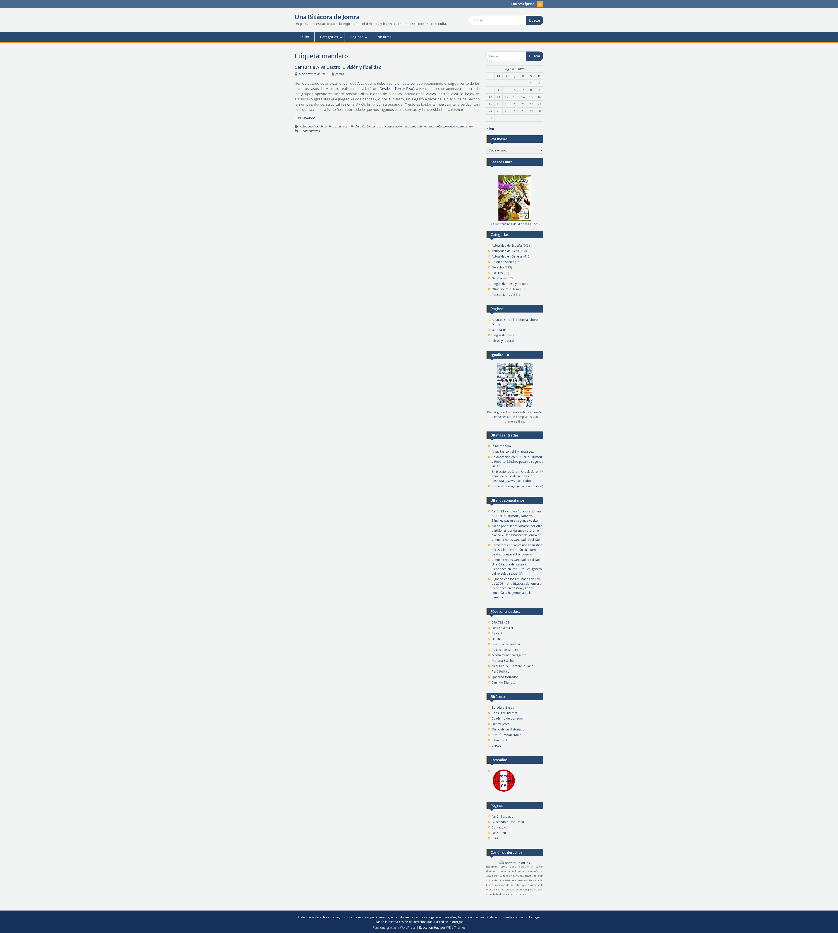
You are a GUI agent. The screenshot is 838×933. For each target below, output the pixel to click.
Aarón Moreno (502, 511)
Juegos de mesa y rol (506, 284)
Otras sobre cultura (505, 289)
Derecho (498, 267)
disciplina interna (416, 126)
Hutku (496, 639)
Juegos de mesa (503, 335)
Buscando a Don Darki (508, 822)
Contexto (498, 827)
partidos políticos (455, 126)
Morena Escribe (503, 660)
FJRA (495, 838)
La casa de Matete (505, 650)
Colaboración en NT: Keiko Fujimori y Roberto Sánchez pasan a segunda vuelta (517, 461)
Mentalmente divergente (509, 655)
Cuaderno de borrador (507, 718)
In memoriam (501, 446)
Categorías (329, 36)
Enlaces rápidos (522, 4)
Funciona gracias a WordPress (394, 927)
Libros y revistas (503, 340)
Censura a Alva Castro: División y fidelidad (338, 67)
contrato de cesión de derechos (507, 894)
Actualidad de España (507, 245)
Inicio (304, 36)
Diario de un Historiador (508, 729)
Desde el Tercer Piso (396, 88)
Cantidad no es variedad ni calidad (516, 540)
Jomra (340, 74)
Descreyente (501, 724)
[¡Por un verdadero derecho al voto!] (504, 791)
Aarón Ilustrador (503, 816)
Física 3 (497, 633)
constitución (393, 126)
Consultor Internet (504, 713)
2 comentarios (310, 131)
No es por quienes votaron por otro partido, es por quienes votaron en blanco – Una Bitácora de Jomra (517, 530)
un (471, 126)
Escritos (497, 273)
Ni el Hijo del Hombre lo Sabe (512, 666)
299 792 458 (500, 622)
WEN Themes (455, 927)
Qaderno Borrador (505, 677)
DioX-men (499, 833)
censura (378, 126)
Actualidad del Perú (313, 126)
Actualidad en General (507, 256)
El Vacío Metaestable (506, 735)
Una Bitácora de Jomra (327, 17)
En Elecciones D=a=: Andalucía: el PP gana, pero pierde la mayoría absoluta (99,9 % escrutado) (517, 476)
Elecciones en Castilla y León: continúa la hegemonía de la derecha (512, 592)
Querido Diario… (503, 682)
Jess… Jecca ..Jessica (506, 644)
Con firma (384, 36)
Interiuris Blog (501, 740)
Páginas (356, 36)
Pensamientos (337, 126)
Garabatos (499, 278)
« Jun (490, 128)
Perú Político (501, 671)
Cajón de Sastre (503, 262)
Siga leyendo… (306, 118)
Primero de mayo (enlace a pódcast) (517, 486)
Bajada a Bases (503, 707)
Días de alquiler (502, 628)
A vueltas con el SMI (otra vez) (513, 451)
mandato (435, 126)
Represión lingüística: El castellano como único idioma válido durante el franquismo (517, 549)
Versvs (496, 746)
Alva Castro (363, 126)
